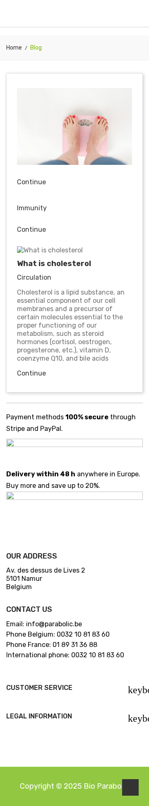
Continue (31, 182)
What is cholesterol (54, 263)
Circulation (34, 277)
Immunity (32, 208)
